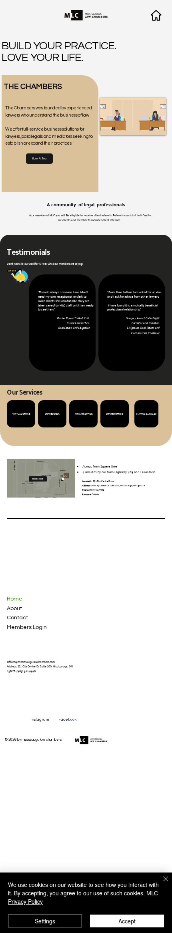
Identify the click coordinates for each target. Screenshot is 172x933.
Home (14, 599)
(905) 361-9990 (96, 490)
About (14, 608)
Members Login (27, 627)
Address (86, 485)
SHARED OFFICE (114, 414)
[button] (152, 125)
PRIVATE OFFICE (83, 414)
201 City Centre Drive (103, 481)
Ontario (95, 494)
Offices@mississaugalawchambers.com (31, 661)
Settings (45, 921)
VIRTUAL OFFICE (21, 414)
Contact (17, 618)
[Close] (160, 883)
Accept (127, 921)
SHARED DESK (52, 414)
